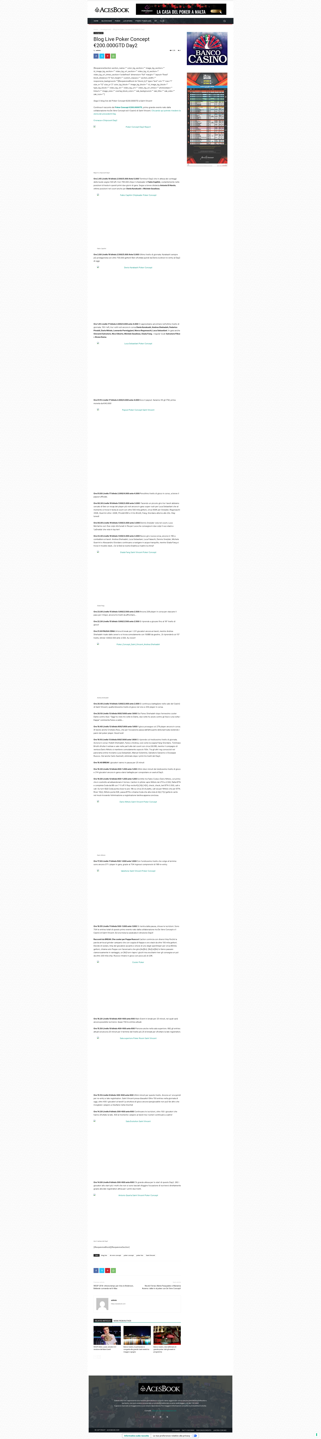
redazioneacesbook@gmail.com (164, 1411)
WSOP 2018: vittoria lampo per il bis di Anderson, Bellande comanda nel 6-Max (113, 1287)
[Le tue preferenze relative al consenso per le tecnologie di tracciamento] (316, 1434)
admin (98, 50)
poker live (139, 1255)
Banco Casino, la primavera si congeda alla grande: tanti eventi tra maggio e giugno (136, 1349)
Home (96, 29)
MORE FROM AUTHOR (122, 1321)
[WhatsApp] (113, 56)
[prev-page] (95, 1356)
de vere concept (115, 1255)
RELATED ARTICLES (103, 1321)
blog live (104, 1255)
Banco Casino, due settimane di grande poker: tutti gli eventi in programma (164, 1349)
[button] (224, 21)
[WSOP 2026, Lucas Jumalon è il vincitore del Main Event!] (107, 1335)
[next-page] (99, 1356)
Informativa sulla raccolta (136, 1435)
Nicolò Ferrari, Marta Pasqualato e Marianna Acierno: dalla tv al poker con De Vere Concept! (161, 1287)
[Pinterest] (107, 56)
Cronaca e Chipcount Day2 (105, 120)
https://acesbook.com (118, 1304)
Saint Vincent (150, 1255)
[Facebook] (96, 56)
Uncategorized (105, 29)
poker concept (129, 1255)
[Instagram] (160, 1416)
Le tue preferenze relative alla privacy (171, 1435)
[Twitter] (101, 56)
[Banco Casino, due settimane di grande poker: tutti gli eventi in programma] (167, 1335)
